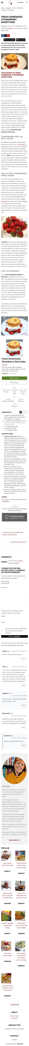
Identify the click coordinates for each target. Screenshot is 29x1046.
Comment (4, 587)
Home (3, 8)
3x (25, 412)
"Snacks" (24, 201)
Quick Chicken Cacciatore (18, 542)
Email (3, 622)
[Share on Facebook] (2, 35)
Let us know (13, 518)
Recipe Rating (5, 581)
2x (23, 412)
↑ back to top (14, 1004)
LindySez (4, 364)
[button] (2, 373)
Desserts (8, 8)
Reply (24, 658)
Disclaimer (14, 1018)
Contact (14, 1039)
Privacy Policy (14, 1016)
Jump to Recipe (10, 39)
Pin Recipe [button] (15, 382)
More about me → (14, 840)
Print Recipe (21, 39)
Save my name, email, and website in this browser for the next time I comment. (16, 631)
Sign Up (7, 1028)
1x (20, 412)
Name (3, 616)
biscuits (6, 501)
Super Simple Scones (17, 125)
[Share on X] (5, 35)
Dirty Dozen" (21, 144)
